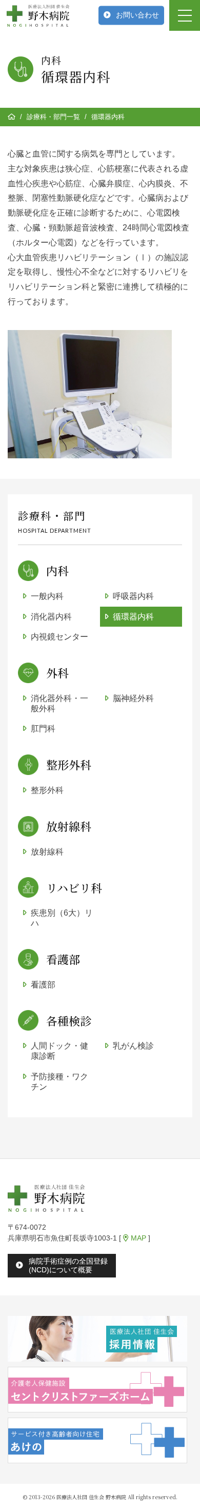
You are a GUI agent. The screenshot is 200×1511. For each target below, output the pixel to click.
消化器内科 (51, 616)
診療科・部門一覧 (53, 117)
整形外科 (47, 790)
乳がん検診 (133, 1045)
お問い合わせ (137, 15)
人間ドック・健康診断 (59, 1050)
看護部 (43, 984)
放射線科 (47, 851)
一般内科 (47, 596)
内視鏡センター (59, 636)
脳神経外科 (133, 698)
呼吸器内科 (133, 596)
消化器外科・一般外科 (59, 703)
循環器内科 (133, 616)
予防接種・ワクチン (59, 1081)
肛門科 (43, 728)
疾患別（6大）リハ (62, 917)
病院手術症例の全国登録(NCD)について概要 (68, 1265)
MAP (137, 1238)
